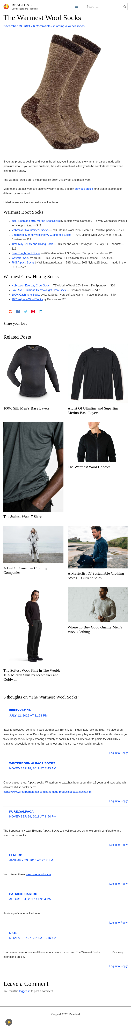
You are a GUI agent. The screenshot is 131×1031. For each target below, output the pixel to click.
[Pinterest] (33, 311)
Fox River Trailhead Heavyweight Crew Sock (39, 290)
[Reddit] (10, 311)
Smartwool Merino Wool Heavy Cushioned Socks (41, 234)
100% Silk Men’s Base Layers (26, 408)
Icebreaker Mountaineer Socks (30, 230)
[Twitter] (25, 311)
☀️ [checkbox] (9, 1022)
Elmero (15, 855)
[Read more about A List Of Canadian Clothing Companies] (33, 544)
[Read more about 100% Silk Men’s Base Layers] (33, 373)
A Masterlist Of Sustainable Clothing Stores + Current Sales (96, 575)
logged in (24, 991)
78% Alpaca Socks (23, 262)
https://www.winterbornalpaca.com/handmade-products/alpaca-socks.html (47, 791)
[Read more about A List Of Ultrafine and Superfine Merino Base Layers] (98, 373)
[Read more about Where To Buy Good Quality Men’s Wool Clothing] (98, 604)
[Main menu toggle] (76, 6)
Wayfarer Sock (20, 258)
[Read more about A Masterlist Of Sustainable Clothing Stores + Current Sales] (98, 547)
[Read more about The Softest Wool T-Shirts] (33, 466)
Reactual (22, 5)
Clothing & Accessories (69, 26)
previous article (84, 188)
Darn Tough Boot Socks (26, 253)
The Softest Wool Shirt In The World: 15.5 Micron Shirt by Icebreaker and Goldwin (31, 674)
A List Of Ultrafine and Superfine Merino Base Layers (93, 410)
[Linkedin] (40, 311)
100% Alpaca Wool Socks (27, 299)
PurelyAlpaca (21, 811)
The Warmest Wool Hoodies (89, 467)
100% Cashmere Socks (26, 294)
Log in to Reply (118, 753)
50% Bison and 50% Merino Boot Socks (36, 220)
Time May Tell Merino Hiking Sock (32, 244)
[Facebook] (18, 311)
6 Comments (41, 26)
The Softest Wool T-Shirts (22, 516)
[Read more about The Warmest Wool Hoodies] (98, 441)
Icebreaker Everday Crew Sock (30, 285)
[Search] (124, 6)
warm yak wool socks (38, 874)
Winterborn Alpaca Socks (32, 763)
